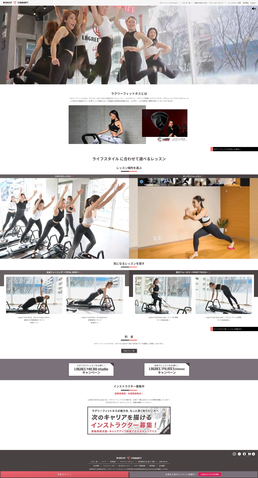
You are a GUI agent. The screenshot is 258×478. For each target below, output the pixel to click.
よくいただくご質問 (234, 3)
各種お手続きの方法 (200, 3)
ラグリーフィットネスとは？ (169, 3)
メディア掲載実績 (139, 466)
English (253, 3)
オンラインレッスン (192, 176)
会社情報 (96, 466)
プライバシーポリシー (127, 462)
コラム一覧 (94, 462)
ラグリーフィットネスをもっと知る (226, 149)
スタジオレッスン (63, 176)
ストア (104, 462)
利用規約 (113, 462)
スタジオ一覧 (186, 3)
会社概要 (162, 466)
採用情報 (246, 3)
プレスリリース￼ (108, 466)
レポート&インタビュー (216, 3)
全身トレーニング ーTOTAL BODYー (63, 272)
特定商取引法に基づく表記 (146, 462)
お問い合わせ (163, 462)
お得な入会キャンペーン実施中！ (181, 474)
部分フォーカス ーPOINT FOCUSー (192, 272)
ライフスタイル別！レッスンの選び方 (227, 329)
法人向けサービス (124, 466)
